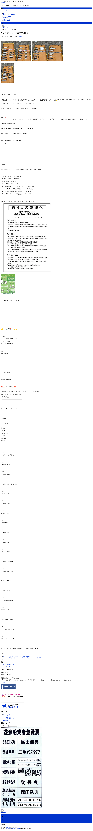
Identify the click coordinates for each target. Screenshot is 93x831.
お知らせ (8, 715)
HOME (5, 25)
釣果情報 (5, 27)
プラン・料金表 (7, 817)
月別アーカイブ (4, 725)
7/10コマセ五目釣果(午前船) (8, 664)
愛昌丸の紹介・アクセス (9, 816)
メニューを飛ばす (5, 10)
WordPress (8, 828)
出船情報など (9, 717)
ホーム (5, 815)
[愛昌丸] (3, 2)
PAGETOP (3, 812)
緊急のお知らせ (10, 718)
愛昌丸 (8, 827)
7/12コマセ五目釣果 (6, 666)
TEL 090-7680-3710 (6, 674)
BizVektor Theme (16, 828)
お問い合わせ (6, 822)
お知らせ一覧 (6, 714)
